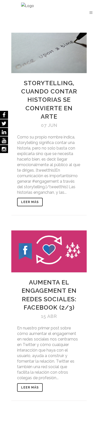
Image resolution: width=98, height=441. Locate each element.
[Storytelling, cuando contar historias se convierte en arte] (49, 53)
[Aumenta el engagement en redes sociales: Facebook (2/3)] (49, 251)
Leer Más (30, 202)
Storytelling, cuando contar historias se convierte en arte (49, 99)
